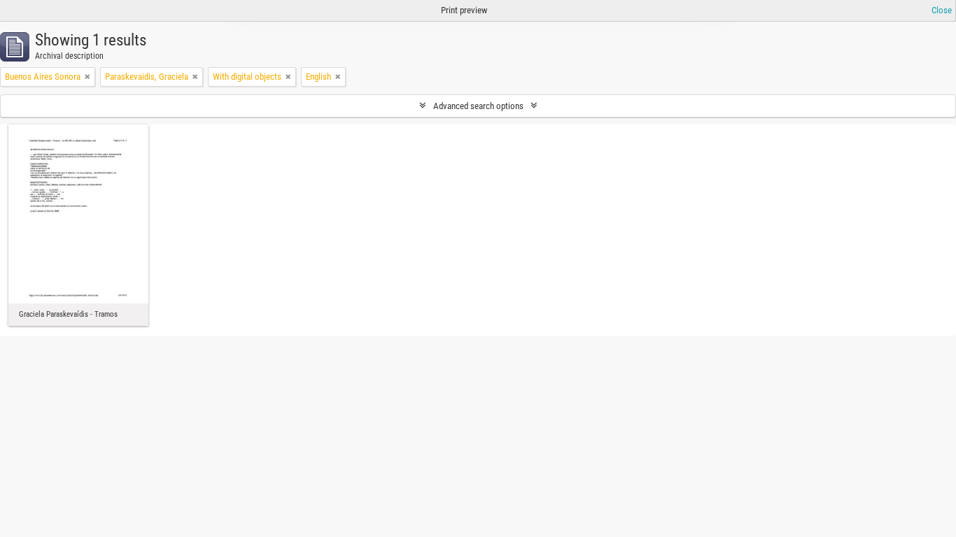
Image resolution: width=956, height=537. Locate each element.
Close (942, 10)
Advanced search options (478, 106)
